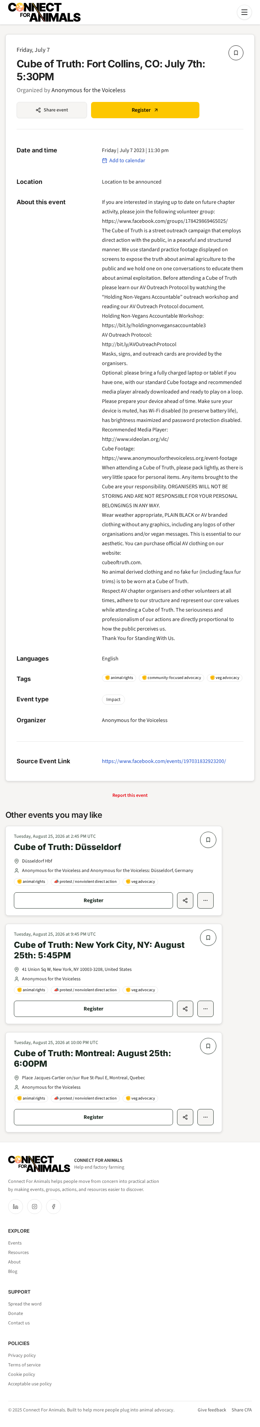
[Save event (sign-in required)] (236, 52)
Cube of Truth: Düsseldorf (67, 847)
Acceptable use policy (30, 1384)
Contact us (19, 1323)
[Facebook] (53, 1206)
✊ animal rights (119, 678)
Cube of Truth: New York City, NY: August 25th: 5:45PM (99, 950)
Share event (56, 110)
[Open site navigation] (244, 12)
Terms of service (24, 1365)
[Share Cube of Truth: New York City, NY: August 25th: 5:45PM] (185, 1009)
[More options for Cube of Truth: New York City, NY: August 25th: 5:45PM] (205, 1009)
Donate (15, 1313)
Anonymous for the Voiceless (88, 90)
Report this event (130, 795)
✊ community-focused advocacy (171, 678)
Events (15, 1243)
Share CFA (242, 1410)
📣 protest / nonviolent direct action (85, 882)
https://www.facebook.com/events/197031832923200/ (164, 761)
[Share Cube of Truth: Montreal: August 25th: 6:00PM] (185, 1117)
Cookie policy (21, 1374)
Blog (12, 1271)
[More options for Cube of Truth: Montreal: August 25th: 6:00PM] (205, 1117)
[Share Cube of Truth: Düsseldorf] (185, 900)
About (14, 1262)
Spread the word (25, 1304)
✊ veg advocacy (224, 678)
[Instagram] (34, 1206)
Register (141, 110)
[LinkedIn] (15, 1206)
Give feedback (212, 1410)
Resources (18, 1252)
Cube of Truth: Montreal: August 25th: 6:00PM (92, 1058)
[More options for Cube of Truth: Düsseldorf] (205, 900)
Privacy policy (22, 1355)
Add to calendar (127, 160)
